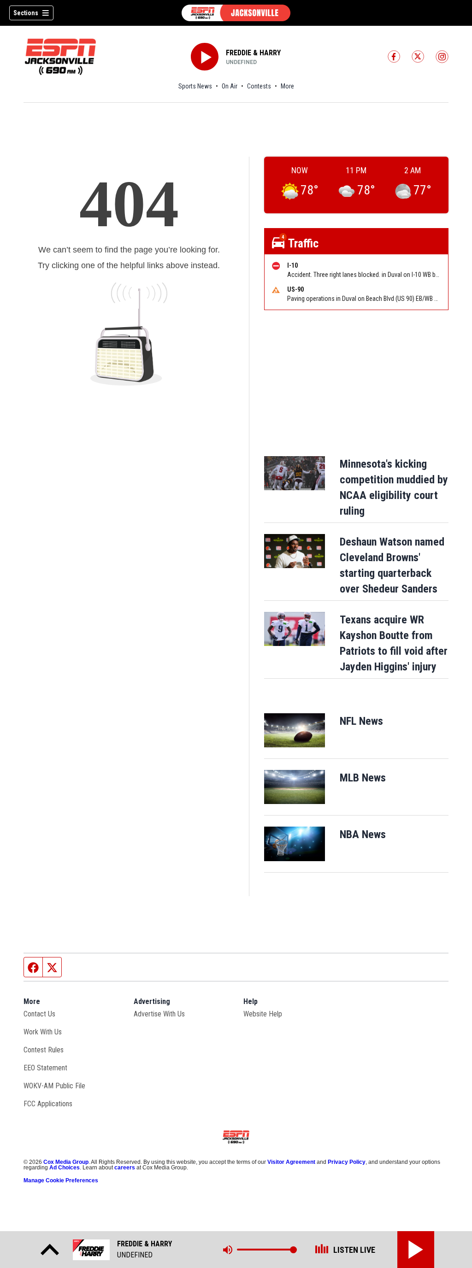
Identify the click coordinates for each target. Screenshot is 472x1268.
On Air (229, 86)
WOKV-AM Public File (54, 1085)
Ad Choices (64, 1167)
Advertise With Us (159, 1014)
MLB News (363, 777)
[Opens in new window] (294, 730)
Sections (25, 13)
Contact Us (39, 1014)
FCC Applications (48, 1103)
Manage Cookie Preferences (61, 1180)
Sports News (195, 86)
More (287, 86)
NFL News (361, 721)
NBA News (363, 834)
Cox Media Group (65, 1162)
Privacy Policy (347, 1162)
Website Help (262, 1014)
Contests (259, 86)
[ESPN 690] (236, 13)
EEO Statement (45, 1067)
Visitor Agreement (291, 1162)
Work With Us (43, 1031)
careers (124, 1167)
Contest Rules (44, 1049)
